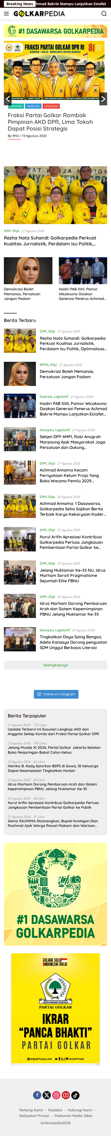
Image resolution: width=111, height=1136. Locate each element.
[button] (8, 99)
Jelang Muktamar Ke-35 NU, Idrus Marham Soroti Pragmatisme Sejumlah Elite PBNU (73, 576)
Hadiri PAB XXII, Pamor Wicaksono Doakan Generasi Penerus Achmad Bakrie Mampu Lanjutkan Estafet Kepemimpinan (81, 294)
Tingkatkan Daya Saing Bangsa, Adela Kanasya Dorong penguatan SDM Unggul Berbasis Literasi (73, 642)
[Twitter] (47, 1095)
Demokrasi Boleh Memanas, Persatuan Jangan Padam (22, 294)
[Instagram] (56, 1095)
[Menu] (7, 13)
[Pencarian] (104, 14)
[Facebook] (37, 1095)
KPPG (44, 364)
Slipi (15, 230)
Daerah (46, 396)
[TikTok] (75, 1095)
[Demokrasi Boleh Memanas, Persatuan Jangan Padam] (28, 270)
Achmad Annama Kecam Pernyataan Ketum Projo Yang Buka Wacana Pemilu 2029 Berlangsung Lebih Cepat (69, 477)
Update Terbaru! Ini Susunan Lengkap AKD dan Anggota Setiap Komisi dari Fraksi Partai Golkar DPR (53, 731)
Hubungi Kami (80, 1110)
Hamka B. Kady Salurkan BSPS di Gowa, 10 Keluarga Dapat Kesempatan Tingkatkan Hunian (53, 768)
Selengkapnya (55, 665)
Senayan (16, 106)
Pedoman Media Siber (74, 1115)
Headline (33, 106)
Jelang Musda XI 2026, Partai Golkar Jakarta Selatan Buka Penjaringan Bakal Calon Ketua (54, 749)
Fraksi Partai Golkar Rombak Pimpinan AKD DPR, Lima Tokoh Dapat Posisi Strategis (50, 122)
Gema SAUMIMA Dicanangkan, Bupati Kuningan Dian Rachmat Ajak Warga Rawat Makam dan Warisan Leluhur (53, 823)
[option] (55, 92)
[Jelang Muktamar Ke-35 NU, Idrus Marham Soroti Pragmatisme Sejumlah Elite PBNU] (20, 573)
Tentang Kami (31, 1110)
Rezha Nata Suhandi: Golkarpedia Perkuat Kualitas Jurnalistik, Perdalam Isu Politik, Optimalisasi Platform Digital (50, 244)
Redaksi (55, 1110)
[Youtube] (66, 1095)
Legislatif (51, 106)
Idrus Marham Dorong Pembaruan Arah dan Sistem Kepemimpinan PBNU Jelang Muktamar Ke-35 (73, 609)
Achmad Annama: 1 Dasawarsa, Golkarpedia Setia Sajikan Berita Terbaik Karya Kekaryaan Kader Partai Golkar (72, 511)
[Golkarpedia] (38, 13)
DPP (7, 230)
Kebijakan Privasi (34, 1115)
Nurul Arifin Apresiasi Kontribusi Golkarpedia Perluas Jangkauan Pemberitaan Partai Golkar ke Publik (71, 544)
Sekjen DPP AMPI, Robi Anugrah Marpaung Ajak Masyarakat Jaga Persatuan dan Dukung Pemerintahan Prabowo (72, 444)
